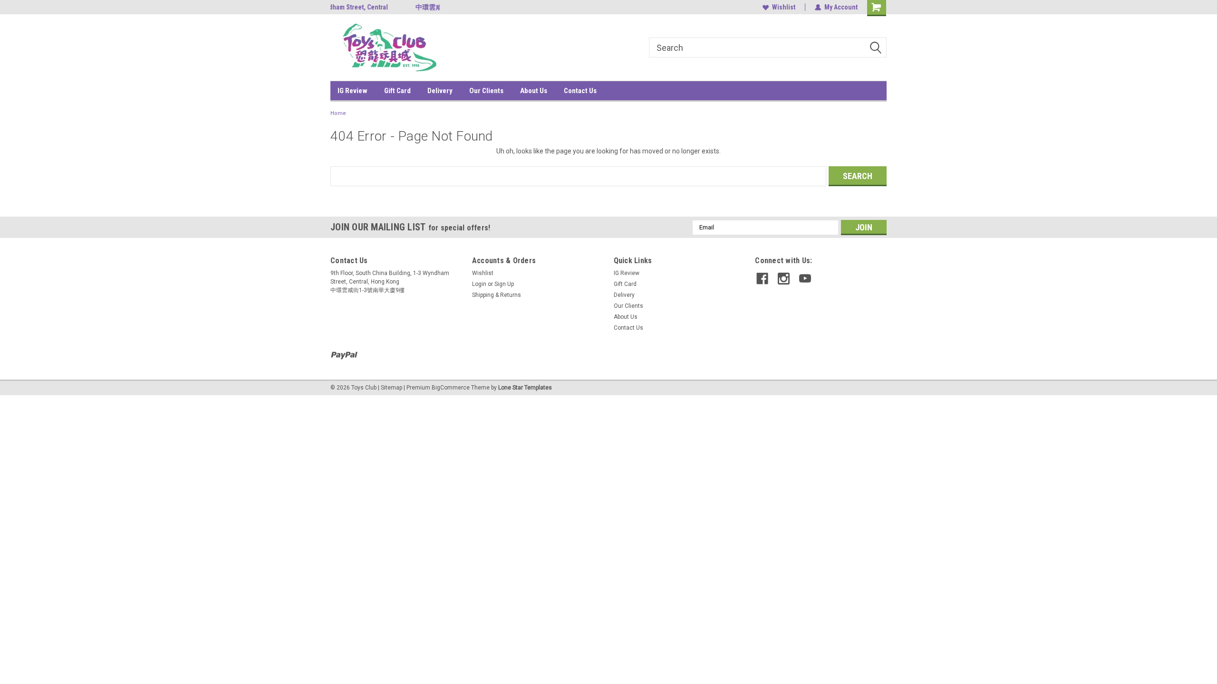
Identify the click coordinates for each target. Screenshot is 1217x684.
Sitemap (391, 387)
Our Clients (486, 90)
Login (479, 284)
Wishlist (783, 7)
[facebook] (762, 279)
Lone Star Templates (525, 387)
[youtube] (805, 279)
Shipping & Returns (496, 295)
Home (338, 113)
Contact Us (580, 90)
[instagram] (784, 279)
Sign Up (504, 284)
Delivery (440, 90)
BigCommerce (451, 387)
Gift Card (397, 90)
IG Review (352, 90)
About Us (533, 90)
